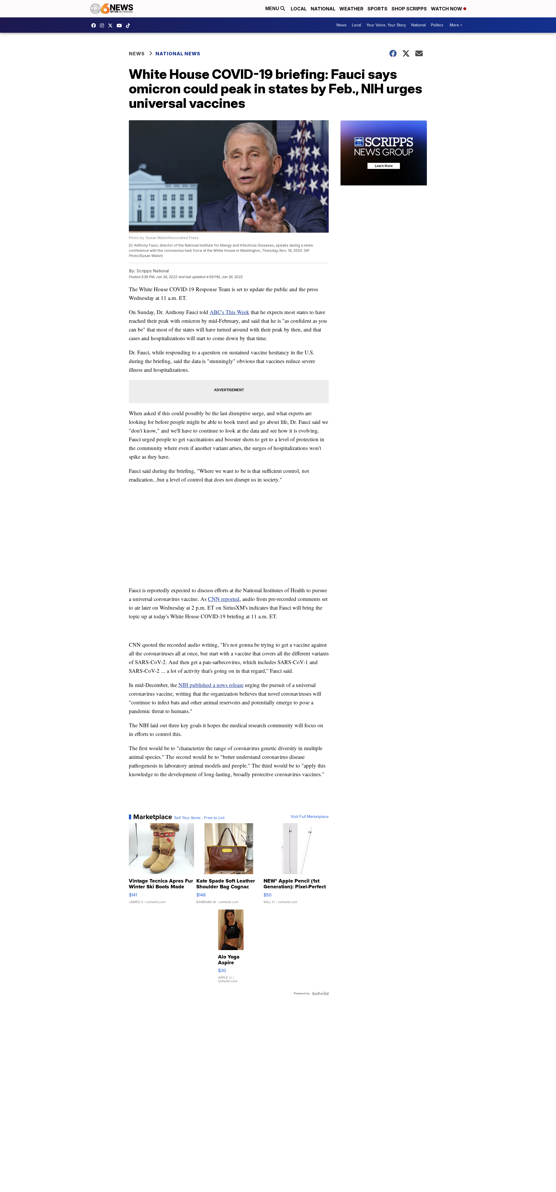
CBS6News (95, 25)
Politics (437, 25)
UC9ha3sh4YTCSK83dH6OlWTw (121, 25)
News (341, 25)
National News (178, 53)
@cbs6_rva (129, 25)
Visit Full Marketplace (310, 817)
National (323, 9)
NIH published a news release (211, 684)
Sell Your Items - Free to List (199, 818)
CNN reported (223, 598)
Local (299, 9)
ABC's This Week (229, 312)
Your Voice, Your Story (386, 25)
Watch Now (447, 9)
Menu (272, 8)
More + (456, 25)
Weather (351, 9)
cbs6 (103, 25)
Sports (377, 9)
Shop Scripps (409, 9)
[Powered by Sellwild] (320, 993)
